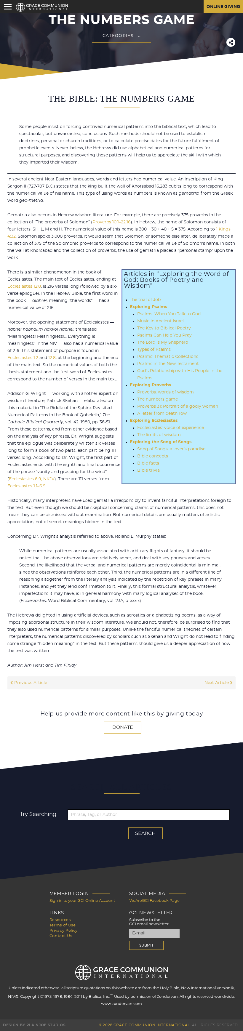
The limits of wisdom (159, 435)
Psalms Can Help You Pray (164, 335)
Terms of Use (62, 925)
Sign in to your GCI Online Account (82, 901)
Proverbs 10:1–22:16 (111, 222)
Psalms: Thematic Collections (167, 357)
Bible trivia (148, 470)
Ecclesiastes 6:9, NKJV (32, 479)
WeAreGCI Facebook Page (154, 901)
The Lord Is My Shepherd (162, 342)
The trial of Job (145, 300)
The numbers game (157, 399)
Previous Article (30, 683)
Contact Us (60, 936)
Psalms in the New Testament (168, 364)
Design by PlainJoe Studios (34, 1025)
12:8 (52, 358)
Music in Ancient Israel (160, 321)
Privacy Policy (63, 931)
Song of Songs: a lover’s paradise (171, 449)
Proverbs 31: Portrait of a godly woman (177, 406)
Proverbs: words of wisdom (165, 392)
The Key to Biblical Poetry (164, 328)
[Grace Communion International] (42, 7)
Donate (122, 727)
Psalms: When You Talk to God (169, 314)
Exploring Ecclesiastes (154, 421)
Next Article (217, 683)
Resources (60, 920)
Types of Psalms (154, 350)
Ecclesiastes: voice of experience (170, 428)
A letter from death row (162, 414)
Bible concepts (152, 456)
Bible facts (148, 463)
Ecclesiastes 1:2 (22, 358)
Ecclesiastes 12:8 (24, 286)
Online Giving (223, 7)
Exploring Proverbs (150, 385)
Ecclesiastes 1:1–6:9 (26, 486)
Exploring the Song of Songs (160, 442)
